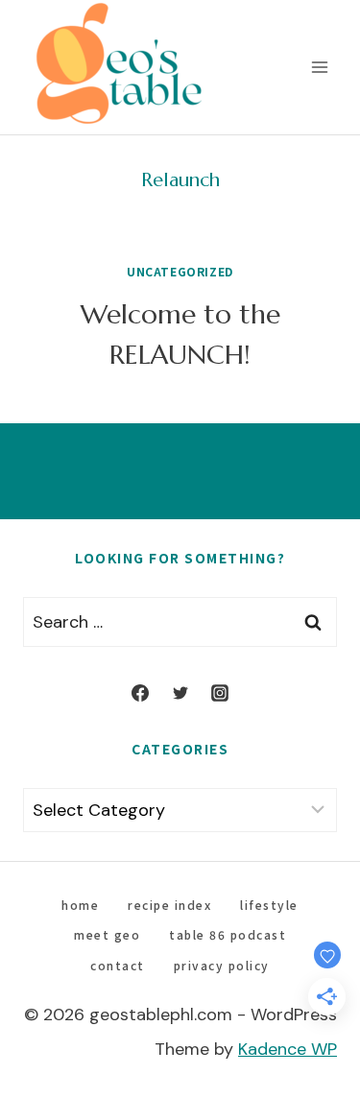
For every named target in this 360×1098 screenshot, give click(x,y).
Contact (117, 965)
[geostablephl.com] (119, 67)
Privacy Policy (222, 965)
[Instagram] (220, 693)
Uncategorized (180, 271)
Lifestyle (269, 904)
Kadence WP (287, 1049)
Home (80, 904)
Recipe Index (169, 904)
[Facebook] (140, 693)
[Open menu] (319, 67)
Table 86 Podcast (227, 934)
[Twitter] (180, 693)
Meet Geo (107, 934)
